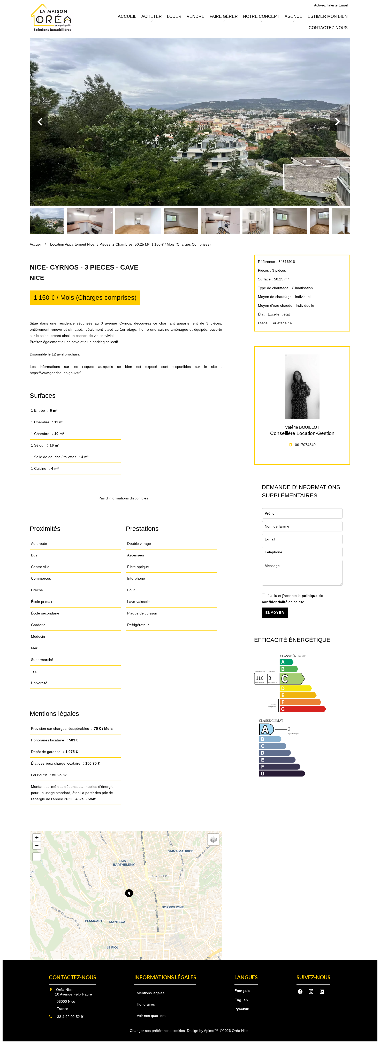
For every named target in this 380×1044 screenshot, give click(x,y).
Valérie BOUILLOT (302, 427)
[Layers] (213, 839)
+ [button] (37, 837)
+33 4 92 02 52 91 (70, 1017)
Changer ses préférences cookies (157, 1031)
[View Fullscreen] (37, 857)
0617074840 (305, 445)
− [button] (37, 845)
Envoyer (274, 612)
